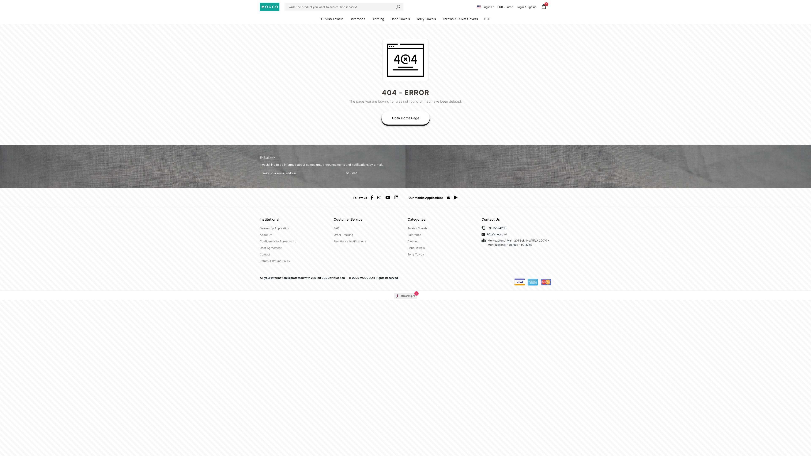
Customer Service (348, 219)
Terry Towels (426, 19)
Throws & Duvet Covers (460, 19)
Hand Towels (400, 19)
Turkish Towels (332, 19)
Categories (416, 219)
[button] (544, 6)
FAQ (336, 228)
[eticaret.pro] (405, 299)
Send (354, 173)
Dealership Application (274, 228)
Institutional (269, 219)
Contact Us (491, 219)
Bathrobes (357, 19)
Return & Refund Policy (275, 261)
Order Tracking (343, 234)
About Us (266, 234)
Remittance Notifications (350, 241)
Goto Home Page (405, 118)
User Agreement (271, 248)
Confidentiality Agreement (277, 241)
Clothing (377, 19)
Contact (265, 254)
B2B (487, 19)
